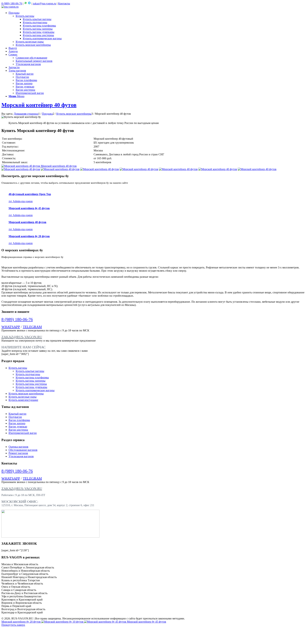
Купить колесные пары (23, 396)
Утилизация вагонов (21, 456)
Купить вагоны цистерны (31, 383)
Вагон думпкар (18, 426)
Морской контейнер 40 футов (38, 105)
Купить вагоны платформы (32, 377)
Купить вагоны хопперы (30, 380)
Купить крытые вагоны (30, 371)
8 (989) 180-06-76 (11, 3)
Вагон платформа (19, 420)
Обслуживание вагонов (23, 449)
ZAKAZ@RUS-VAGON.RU (21, 337)
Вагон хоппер (17, 423)
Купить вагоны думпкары (31, 387)
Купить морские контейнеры (26, 393)
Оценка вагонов (18, 446)
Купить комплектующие (23, 399)
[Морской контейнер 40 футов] (20, 169)
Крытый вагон (17, 413)
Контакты (64, 3)
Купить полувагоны (28, 374)
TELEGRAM (32, 327)
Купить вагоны (18, 367)
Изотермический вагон (23, 432)
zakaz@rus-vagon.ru (44, 3)
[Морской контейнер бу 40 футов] (217, 169)
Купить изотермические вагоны (35, 390)
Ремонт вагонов (18, 453)
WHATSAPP (10, 327)
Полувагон (15, 416)
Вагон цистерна (18, 429)
